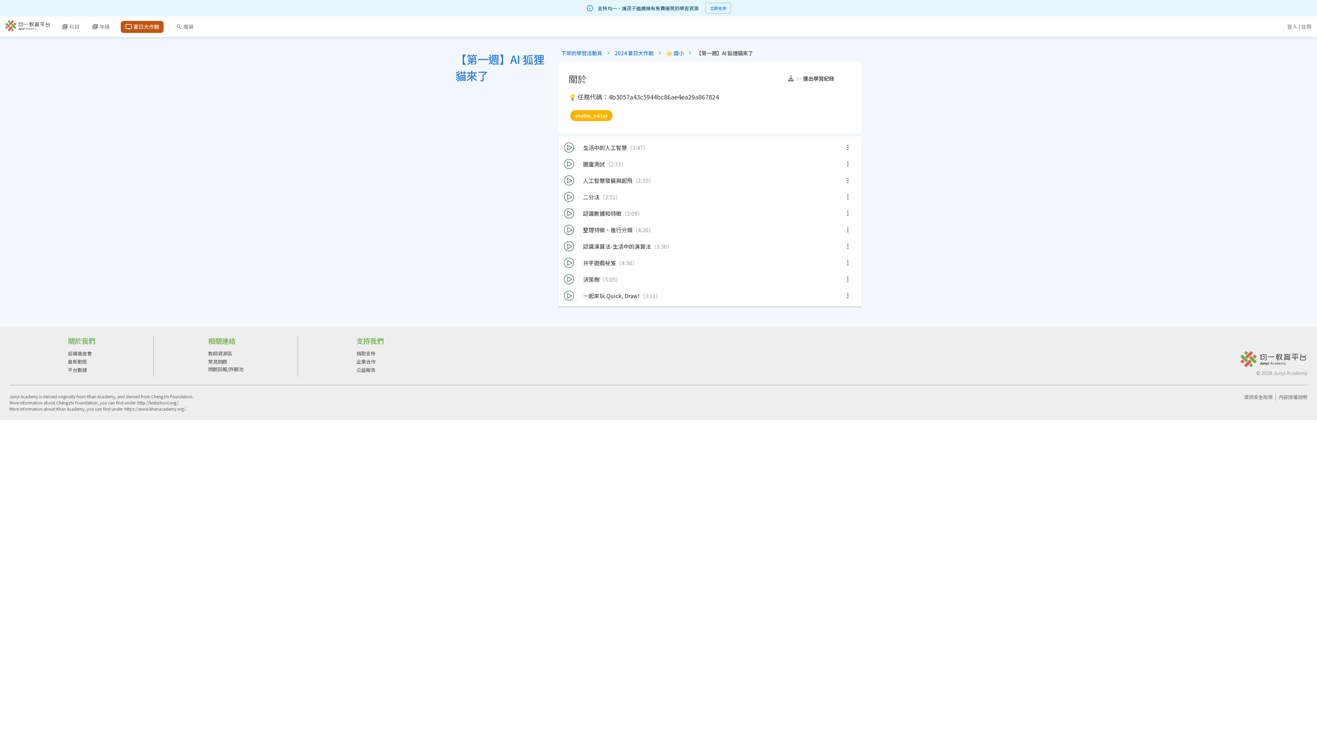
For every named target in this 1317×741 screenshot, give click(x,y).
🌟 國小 (675, 53)
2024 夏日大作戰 (634, 53)
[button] (818, 78)
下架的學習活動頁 (581, 53)
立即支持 (718, 8)
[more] (848, 147)
